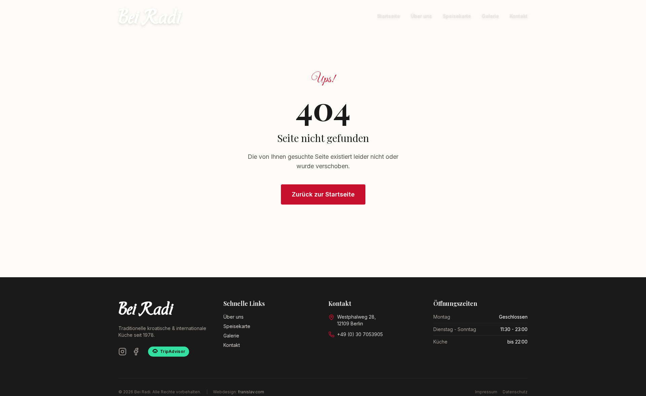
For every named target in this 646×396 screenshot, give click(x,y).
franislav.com (251, 391)
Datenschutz (515, 391)
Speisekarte (457, 16)
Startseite (388, 16)
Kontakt (519, 16)
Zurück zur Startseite (323, 194)
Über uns (421, 16)
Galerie (490, 16)
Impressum (486, 391)
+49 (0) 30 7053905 (360, 334)
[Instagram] (122, 352)
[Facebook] (136, 352)
